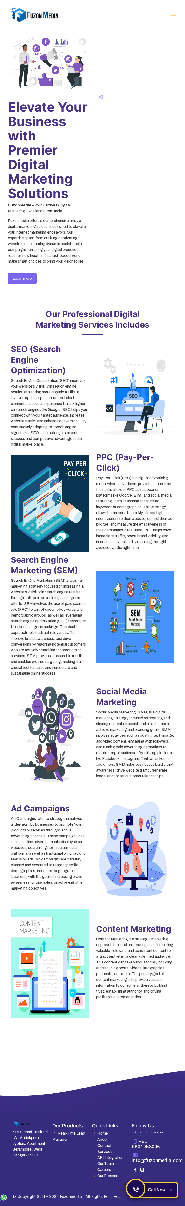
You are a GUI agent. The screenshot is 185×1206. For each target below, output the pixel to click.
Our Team (105, 1164)
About (102, 1139)
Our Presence (108, 1176)
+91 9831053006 (146, 1144)
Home (102, 1133)
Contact (104, 1145)
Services (104, 1151)
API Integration (110, 1157)
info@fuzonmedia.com (157, 1160)
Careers (104, 1170)
